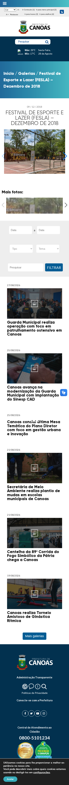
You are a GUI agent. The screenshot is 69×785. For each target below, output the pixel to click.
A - (19, 10)
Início (9, 73)
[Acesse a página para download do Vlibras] (62, 12)
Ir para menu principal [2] (46, 10)
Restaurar (14, 14)
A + (7, 14)
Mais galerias (34, 636)
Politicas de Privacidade (35, 692)
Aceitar (10, 779)
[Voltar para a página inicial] (34, 34)
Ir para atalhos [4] (46, 14)
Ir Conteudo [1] (28, 10)
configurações (41, 772)
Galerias (26, 73)
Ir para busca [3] (31, 14)
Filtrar (54, 267)
